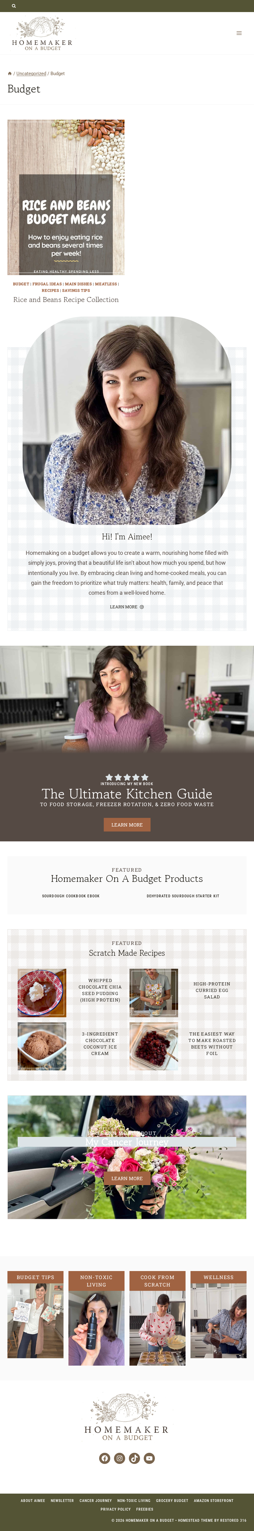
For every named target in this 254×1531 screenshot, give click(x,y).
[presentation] (66, 197)
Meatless (106, 283)
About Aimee (33, 1501)
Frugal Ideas (47, 283)
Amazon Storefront (214, 1501)
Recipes (50, 290)
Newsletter (62, 1501)
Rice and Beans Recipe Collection (66, 299)
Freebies (144, 1509)
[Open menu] (239, 33)
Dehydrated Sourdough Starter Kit (183, 896)
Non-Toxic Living (134, 1501)
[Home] (9, 73)
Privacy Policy (116, 1509)
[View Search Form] (13, 6)
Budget (21, 283)
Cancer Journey (96, 1501)
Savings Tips (76, 290)
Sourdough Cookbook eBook (71, 896)
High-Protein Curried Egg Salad (212, 990)
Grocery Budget (172, 1501)
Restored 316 (233, 1520)
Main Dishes (78, 283)
